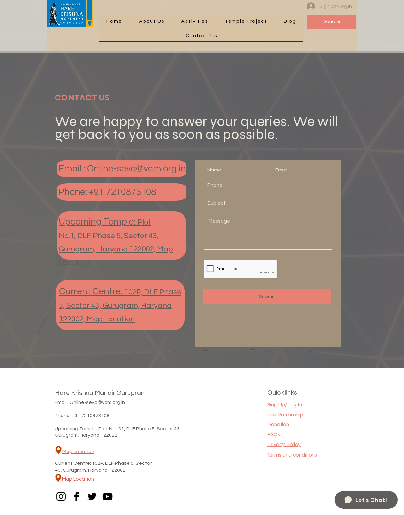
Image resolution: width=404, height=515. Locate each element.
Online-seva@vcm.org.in (136, 168)
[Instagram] (61, 496)
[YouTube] (107, 496)
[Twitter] (92, 496)
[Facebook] (76, 496)
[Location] (58, 450)
